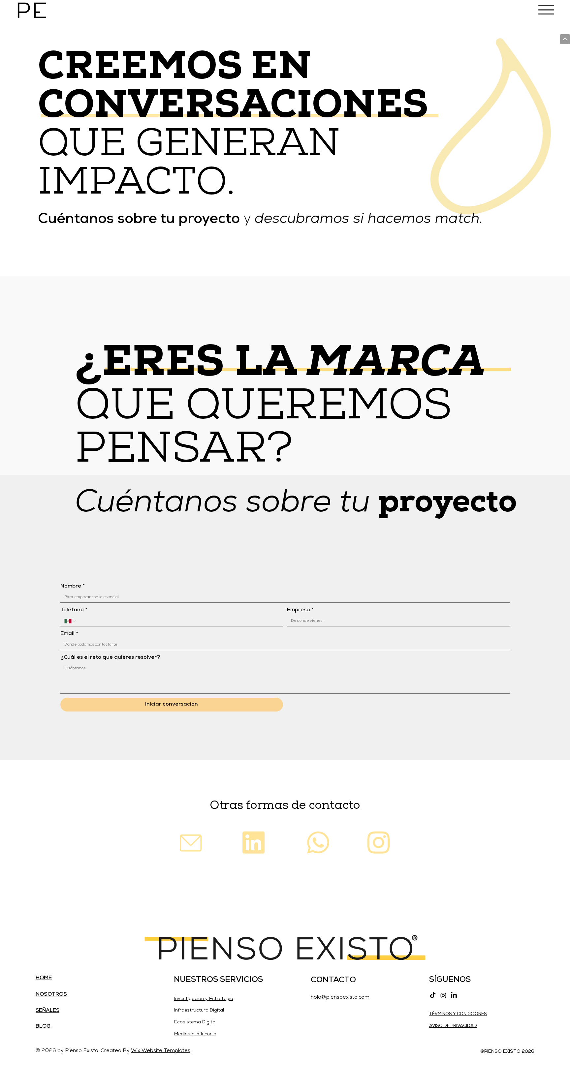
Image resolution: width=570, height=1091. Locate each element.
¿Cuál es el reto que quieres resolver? (110, 657)
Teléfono (73, 610)
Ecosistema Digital (195, 1022)
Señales (47, 1010)
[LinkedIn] (454, 995)
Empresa (300, 610)
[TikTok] (432, 995)
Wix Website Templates (160, 1050)
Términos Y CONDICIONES (458, 1014)
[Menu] (546, 10)
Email (69, 633)
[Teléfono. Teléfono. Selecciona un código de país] (70, 621)
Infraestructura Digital (199, 1010)
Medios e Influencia (195, 1034)
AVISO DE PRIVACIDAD (453, 1026)
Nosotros (51, 994)
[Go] (565, 39)
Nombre (72, 586)
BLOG (43, 1026)
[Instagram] (443, 995)
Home (44, 978)
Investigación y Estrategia (203, 998)
